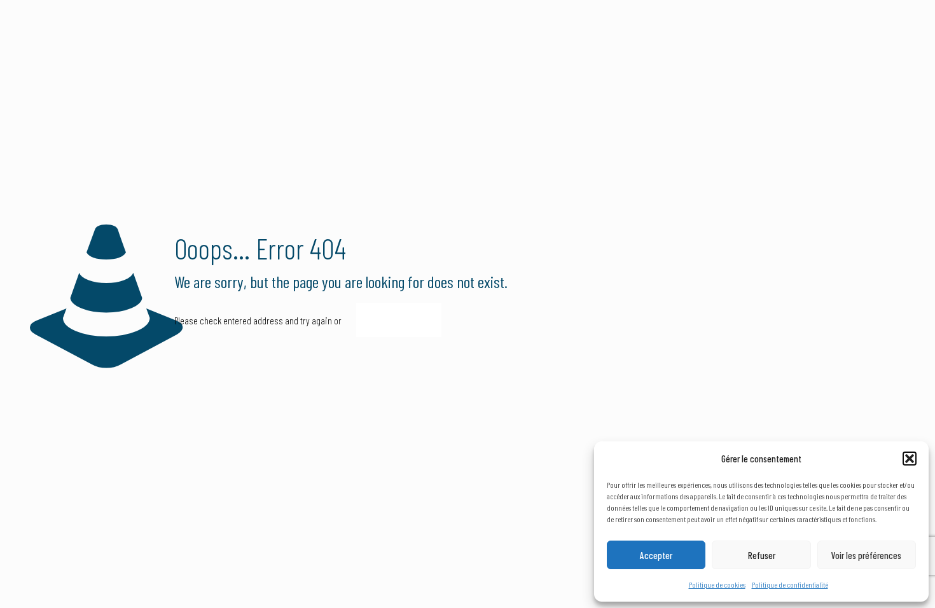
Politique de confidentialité (790, 584)
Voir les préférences (866, 555)
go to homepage (399, 320)
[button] (909, 458)
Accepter (656, 555)
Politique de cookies (717, 584)
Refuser (761, 555)
